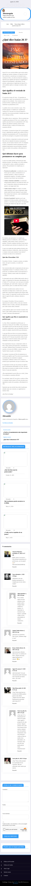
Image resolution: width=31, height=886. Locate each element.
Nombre (4, 804)
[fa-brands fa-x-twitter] (12, 5)
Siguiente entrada (7, 437)
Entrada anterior (6, 429)
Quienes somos (7, 872)
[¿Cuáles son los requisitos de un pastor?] (15, 521)
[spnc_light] (28, 14)
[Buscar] (25, 14)
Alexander (21, 32)
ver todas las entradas (7, 422)
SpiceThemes (15, 883)
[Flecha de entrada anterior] (27, 432)
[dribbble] (15, 5)
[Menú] (20, 13)
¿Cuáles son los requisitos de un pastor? (13, 533)
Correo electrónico (6, 813)
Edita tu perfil (21, 419)
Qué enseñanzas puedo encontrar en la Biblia (14, 502)
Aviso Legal (6, 868)
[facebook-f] (8, 5)
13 (14, 530)
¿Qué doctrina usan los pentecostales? (10, 470)
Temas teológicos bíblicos (9, 32)
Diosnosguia (8, 13)
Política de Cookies (8, 865)
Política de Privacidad (9, 861)
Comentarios (4, 789)
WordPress (16, 882)
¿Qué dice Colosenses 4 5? (11, 439)
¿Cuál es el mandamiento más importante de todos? (15, 433)
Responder (14, 566)
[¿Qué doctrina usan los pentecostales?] (15, 459)
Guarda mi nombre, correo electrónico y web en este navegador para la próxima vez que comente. (14, 824)
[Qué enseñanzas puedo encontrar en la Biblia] (15, 490)
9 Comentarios (15, 35)
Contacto (6, 875)
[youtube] (23, 5)
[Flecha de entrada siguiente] (27, 439)
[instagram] (19, 5)
